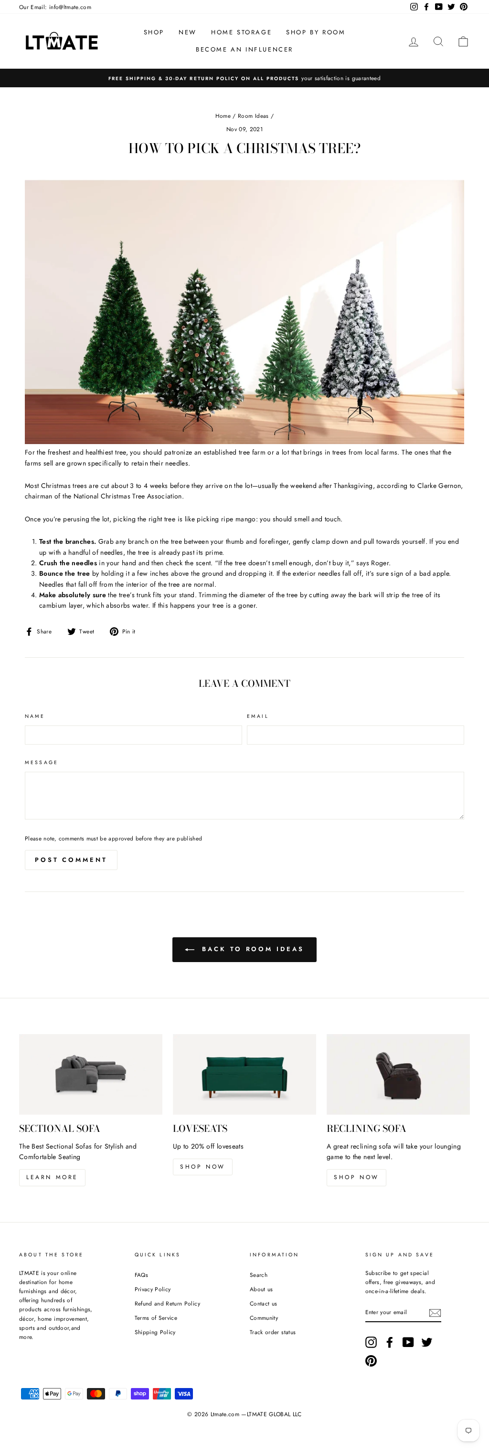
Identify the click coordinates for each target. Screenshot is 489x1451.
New (188, 32)
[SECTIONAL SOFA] (90, 1074)
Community (264, 1318)
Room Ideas (253, 116)
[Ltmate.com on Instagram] (371, 1342)
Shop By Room (315, 32)
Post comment (71, 859)
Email (258, 716)
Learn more (52, 1177)
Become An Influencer (244, 49)
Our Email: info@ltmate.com (55, 7)
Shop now (202, 1166)
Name (35, 716)
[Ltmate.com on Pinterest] (371, 1361)
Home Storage (241, 32)
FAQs (141, 1275)
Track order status (273, 1332)
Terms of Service (156, 1318)
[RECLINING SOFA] (398, 1074)
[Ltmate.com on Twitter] (427, 1342)
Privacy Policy (153, 1289)
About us (261, 1289)
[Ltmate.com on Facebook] (389, 1342)
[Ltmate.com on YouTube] (408, 1342)
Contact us (263, 1303)
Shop (154, 32)
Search (258, 1275)
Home (223, 116)
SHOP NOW (356, 1177)
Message (41, 762)
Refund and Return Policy (167, 1303)
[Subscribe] (435, 1313)
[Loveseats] (244, 1074)
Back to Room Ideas (251, 949)
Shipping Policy (155, 1332)
